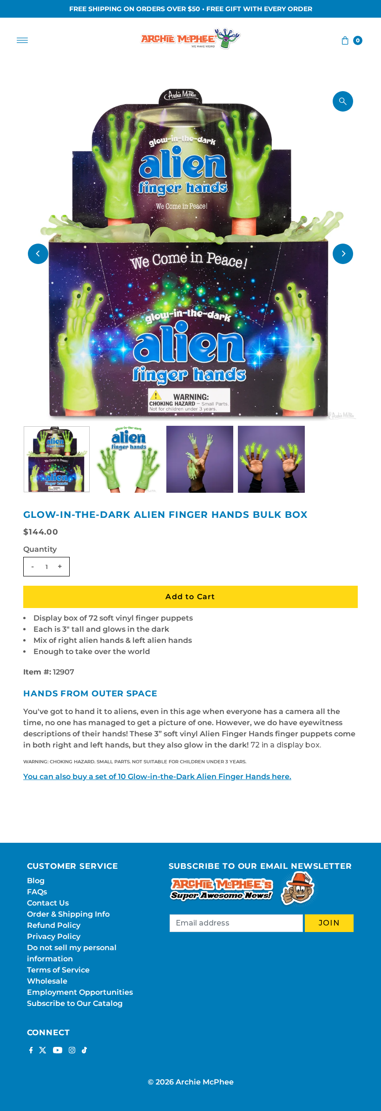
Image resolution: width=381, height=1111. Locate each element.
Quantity (40, 549)
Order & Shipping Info (68, 914)
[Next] (343, 254)
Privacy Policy (53, 936)
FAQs (37, 891)
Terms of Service (58, 970)
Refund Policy (53, 925)
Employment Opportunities (80, 992)
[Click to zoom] (343, 101)
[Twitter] (42, 1051)
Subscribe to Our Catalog (75, 1003)
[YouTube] (57, 1051)
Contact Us (48, 903)
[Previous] (38, 254)
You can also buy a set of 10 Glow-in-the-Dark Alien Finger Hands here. (157, 776)
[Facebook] (31, 1051)
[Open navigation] (22, 40)
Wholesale (47, 981)
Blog (36, 880)
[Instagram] (72, 1051)
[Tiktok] (84, 1051)
